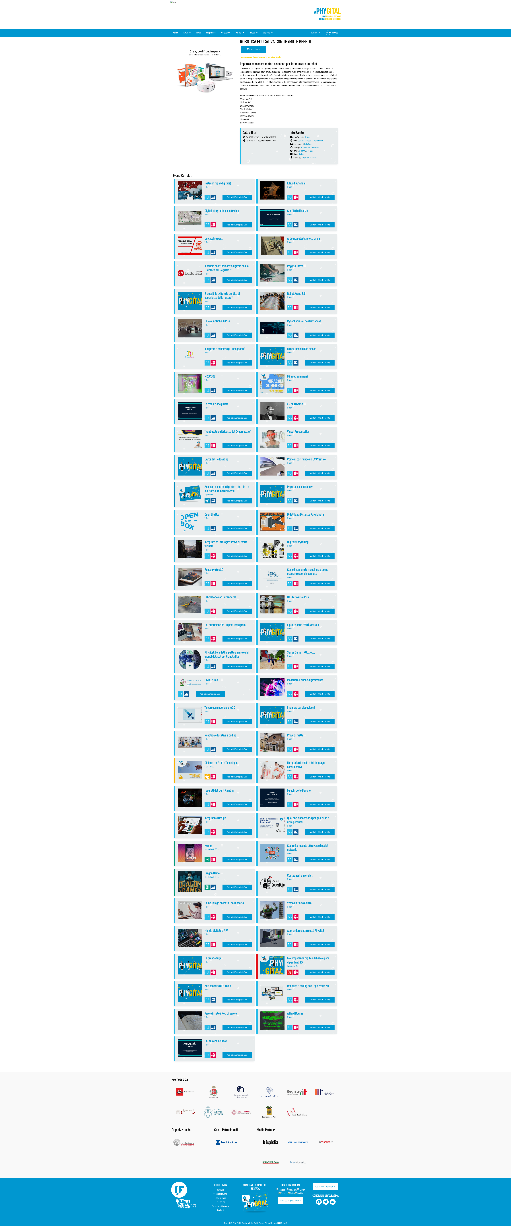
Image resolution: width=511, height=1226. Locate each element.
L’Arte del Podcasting (216, 459)
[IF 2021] (327, 14)
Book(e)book (209, 849)
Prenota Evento (254, 49)
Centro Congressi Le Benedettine (310, 141)
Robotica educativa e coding (220, 735)
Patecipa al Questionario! (290, 1200)
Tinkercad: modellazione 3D (220, 707)
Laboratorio (314, 147)
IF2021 (185, 32)
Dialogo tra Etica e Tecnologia (221, 762)
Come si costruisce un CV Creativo (306, 459)
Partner (239, 32)
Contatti (220, 1210)
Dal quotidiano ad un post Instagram (225, 625)
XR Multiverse (295, 404)
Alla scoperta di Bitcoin (218, 986)
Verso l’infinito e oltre (299, 903)
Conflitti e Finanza (297, 210)
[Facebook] (281, 1190)
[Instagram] (292, 1190)
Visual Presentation (298, 431)
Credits (244, 1223)
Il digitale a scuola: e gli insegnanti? (225, 348)
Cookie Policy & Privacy (262, 1223)
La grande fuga (213, 958)
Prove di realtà (295, 735)
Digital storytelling (298, 542)
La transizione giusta (216, 404)
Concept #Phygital (220, 1194)
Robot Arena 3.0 (296, 293)
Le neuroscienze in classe (301, 348)
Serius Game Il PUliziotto (301, 652)
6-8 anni (302, 151)
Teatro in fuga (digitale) (218, 183)
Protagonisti (225, 32)
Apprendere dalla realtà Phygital (305, 930)
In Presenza (305, 147)
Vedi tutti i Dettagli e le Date (237, 197)
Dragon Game (212, 873)
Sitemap (274, 1223)
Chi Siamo (220, 1190)
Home (175, 32)
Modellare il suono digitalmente (305, 680)
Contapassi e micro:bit (300, 875)
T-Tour (307, 137)
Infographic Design (215, 818)
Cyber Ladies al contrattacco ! (304, 321)
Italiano (302, 154)
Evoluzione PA (292, 966)
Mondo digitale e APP (216, 930)
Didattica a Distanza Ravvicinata (305, 514)
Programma (210, 32)
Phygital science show (300, 486)
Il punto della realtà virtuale (303, 625)
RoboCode (308, 144)
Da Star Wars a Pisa (298, 597)
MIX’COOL (210, 376)
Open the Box (212, 514)
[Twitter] (301, 1190)
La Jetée (250, 1223)
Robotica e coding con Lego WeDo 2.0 (308, 986)
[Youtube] (283, 1193)
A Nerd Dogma (295, 1013)
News (198, 32)
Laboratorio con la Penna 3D (220, 597)
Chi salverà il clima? (216, 1041)
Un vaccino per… (214, 238)
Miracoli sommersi (297, 376)
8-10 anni (309, 151)
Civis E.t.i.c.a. (212, 680)
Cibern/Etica (209, 767)
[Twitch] (291, 1193)
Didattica (305, 158)
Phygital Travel (295, 266)
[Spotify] (299, 1193)
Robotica (313, 158)
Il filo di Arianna (296, 183)
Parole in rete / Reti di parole (221, 1013)
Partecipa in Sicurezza (220, 1206)
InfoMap (335, 32)
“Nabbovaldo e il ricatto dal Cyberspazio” (228, 431)
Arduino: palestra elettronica (303, 238)
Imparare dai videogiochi (301, 707)
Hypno (208, 845)
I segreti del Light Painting (219, 790)
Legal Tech (209, 494)
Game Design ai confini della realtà (224, 903)
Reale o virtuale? (214, 569)
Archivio (266, 32)
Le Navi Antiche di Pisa (217, 321)
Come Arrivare (220, 1198)
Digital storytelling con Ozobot (222, 210)
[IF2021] (173, 2)
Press (252, 32)
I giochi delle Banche (299, 790)
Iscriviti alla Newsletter (325, 1186)
